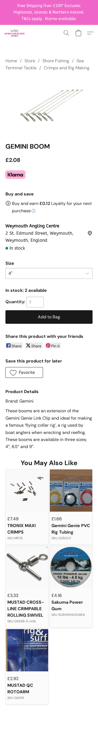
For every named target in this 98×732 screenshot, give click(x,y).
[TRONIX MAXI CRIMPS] (27, 490)
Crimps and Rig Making (67, 68)
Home (11, 61)
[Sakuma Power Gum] (71, 567)
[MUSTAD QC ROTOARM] (27, 650)
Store (29, 61)
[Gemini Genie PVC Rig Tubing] (71, 490)
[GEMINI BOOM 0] (49, 105)
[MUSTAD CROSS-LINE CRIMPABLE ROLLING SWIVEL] (27, 567)
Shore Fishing (55, 61)
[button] (15, 33)
